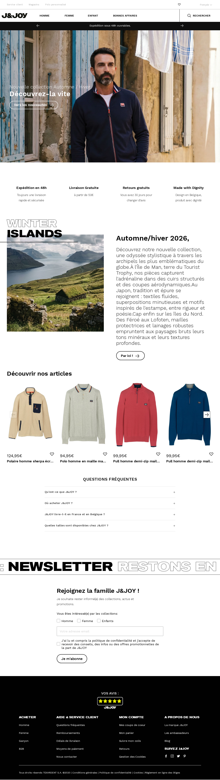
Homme (45, 15)
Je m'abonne (71, 659)
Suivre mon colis (130, 740)
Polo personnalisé (55, 4)
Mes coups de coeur (132, 725)
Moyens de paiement (70, 748)
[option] (110, 26)
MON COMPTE (131, 717)
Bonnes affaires (125, 15)
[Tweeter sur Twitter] (178, 756)
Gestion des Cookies (132, 756)
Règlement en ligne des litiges (162, 772)
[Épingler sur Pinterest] (184, 756)
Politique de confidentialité (115, 772)
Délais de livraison (68, 740)
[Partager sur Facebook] (166, 756)
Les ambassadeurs (176, 733)
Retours (124, 748)
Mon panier (126, 733)
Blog (167, 740)
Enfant (93, 15)
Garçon (24, 740)
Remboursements (68, 733)
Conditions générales (84, 772)
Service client (15, 4)
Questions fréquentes (70, 725)
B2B (21, 748)
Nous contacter (66, 756)
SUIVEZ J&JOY (176, 748)
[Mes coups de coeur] (179, 4)
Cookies (138, 772)
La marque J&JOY (176, 725)
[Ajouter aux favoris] (52, 454)
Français (205, 4)
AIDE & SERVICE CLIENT (77, 717)
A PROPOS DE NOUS (181, 717)
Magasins (34, 4)
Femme (69, 15)
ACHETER (27, 717)
